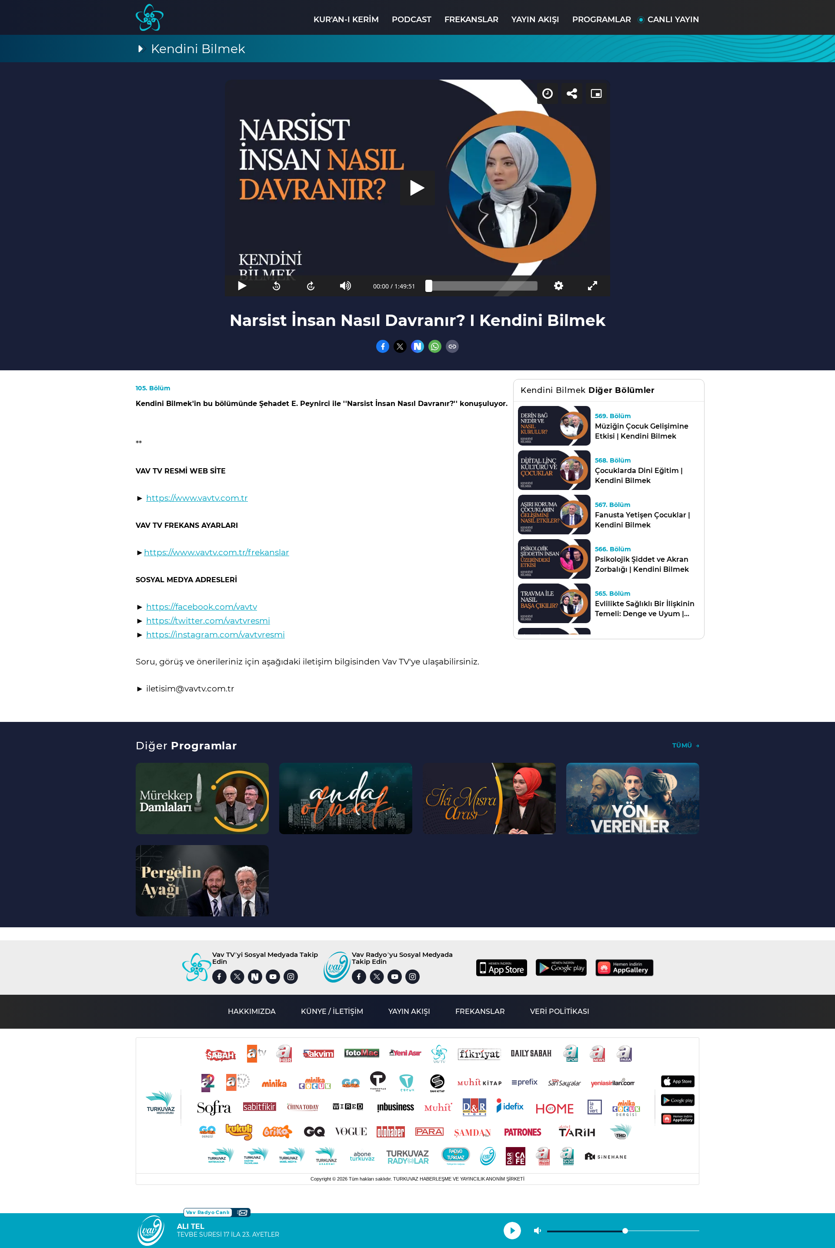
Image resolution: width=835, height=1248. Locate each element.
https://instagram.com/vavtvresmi (215, 635)
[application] (417, 188)
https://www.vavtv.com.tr (197, 498)
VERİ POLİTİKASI (559, 1011)
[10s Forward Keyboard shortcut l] (311, 285)
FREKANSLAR (471, 19)
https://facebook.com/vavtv (201, 607)
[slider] (483, 285)
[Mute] (345, 285)
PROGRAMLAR (601, 19)
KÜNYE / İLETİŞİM (332, 1011)
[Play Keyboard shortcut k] (242, 285)
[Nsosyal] (417, 346)
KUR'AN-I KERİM (346, 19)
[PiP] (596, 93)
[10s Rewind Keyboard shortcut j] (276, 285)
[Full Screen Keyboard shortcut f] (593, 285)
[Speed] (547, 93)
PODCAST (411, 19)
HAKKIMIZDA (252, 1011)
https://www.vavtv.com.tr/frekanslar (216, 552)
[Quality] (558, 285)
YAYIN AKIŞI (535, 19)
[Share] (571, 93)
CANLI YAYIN (673, 19)
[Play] (417, 188)
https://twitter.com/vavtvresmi (208, 621)
